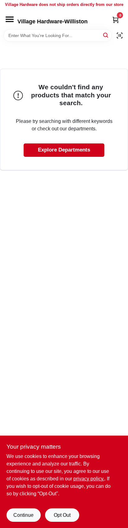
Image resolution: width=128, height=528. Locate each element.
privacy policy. (88, 478)
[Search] (106, 35)
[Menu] (10, 19)
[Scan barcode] (119, 35)
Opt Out (62, 515)
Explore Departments (64, 150)
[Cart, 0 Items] (115, 19)
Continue (23, 515)
